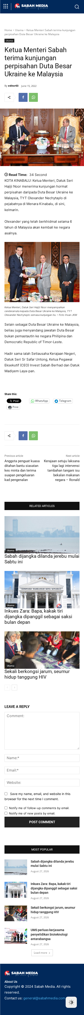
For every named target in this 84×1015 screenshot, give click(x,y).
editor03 (13, 85)
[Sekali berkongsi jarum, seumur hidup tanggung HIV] (42, 650)
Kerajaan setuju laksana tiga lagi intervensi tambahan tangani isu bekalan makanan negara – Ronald (62, 470)
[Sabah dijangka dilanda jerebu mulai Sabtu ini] (42, 535)
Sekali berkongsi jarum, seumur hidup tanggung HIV (37, 674)
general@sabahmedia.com (44, 998)
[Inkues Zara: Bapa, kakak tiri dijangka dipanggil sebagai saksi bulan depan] (42, 590)
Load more (40, 953)
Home (8, 30)
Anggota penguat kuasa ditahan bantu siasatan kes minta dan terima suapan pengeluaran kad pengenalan (22, 470)
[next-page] (14, 687)
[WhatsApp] (33, 97)
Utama (19, 30)
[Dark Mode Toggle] (71, 1002)
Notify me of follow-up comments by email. (39, 808)
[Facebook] (23, 97)
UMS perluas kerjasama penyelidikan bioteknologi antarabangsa (49, 934)
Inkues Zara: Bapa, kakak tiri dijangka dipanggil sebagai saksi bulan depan (38, 616)
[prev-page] (7, 687)
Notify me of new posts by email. (32, 813)
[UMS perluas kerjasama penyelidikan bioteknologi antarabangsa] (15, 936)
